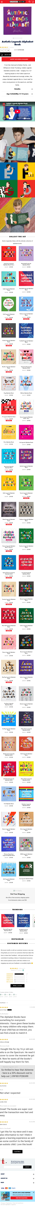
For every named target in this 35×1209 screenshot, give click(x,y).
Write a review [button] (17, 986)
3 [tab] (16, 38)
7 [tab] (21, 38)
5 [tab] (18, 38)
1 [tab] (13, 38)
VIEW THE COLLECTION (21, 1198)
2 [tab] (14, 38)
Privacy (3, 1203)
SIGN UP (27, 1167)
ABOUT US (4, 1178)
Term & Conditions (18, 1203)
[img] (4, 1007)
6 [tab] (20, 38)
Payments (9, 1203)
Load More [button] (17, 1151)
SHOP (2, 1174)
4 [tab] (17, 38)
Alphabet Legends (10, 1204)
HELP (2, 1182)
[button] (4, 47)
